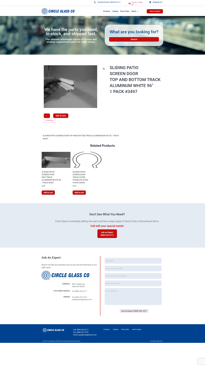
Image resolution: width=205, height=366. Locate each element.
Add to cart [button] (48, 192)
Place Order (124, 11)
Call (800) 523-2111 (79, 291)
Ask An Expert (136, 329)
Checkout (49, 120)
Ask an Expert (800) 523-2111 (134, 311)
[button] (104, 69)
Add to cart (61, 116)
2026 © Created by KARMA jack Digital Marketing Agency (61, 341)
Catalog (115, 11)
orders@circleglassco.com (82, 299)
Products (106, 11)
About (133, 11)
